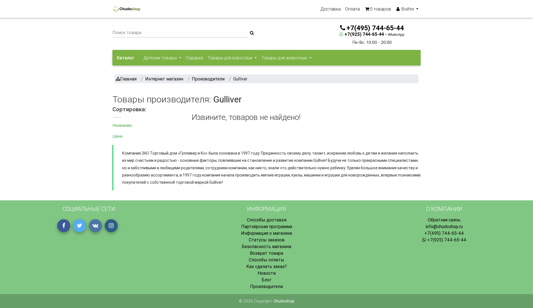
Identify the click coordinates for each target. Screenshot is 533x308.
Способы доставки (266, 220)
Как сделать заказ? (266, 266)
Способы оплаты (266, 259)
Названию (122, 125)
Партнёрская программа (266, 226)
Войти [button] (407, 9)
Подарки (194, 57)
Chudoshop (283, 301)
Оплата (352, 9)
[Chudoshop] (126, 8)
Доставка (330, 9)
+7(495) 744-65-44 (444, 233)
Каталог (125, 57)
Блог (266, 279)
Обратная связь (444, 220)
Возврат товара (266, 253)
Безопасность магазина (266, 246)
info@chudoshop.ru (444, 226)
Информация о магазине (266, 233)
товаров (380, 9)
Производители (266, 286)
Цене (117, 136)
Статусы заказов (267, 240)
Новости (267, 273)
